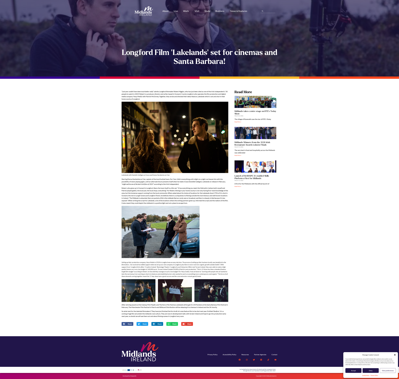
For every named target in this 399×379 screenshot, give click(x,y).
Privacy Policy (374, 375)
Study (207, 11)
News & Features (238, 11)
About (165, 11)
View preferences (388, 371)
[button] (395, 355)
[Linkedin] (261, 360)
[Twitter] (254, 360)
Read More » (238, 122)
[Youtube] (275, 360)
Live (176, 11)
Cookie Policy (365, 375)
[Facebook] (239, 360)
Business (219, 11)
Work (186, 11)
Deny (371, 371)
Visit (197, 11)
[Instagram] (247, 360)
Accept (353, 371)
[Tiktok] (268, 360)
